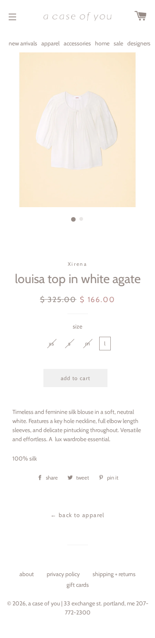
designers (138, 43)
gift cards (78, 584)
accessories (77, 43)
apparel (50, 43)
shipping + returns (114, 574)
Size (77, 326)
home (102, 43)
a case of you (44, 603)
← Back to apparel (77, 515)
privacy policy (63, 574)
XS (52, 343)
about (26, 574)
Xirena (77, 264)
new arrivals (23, 43)
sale (118, 43)
